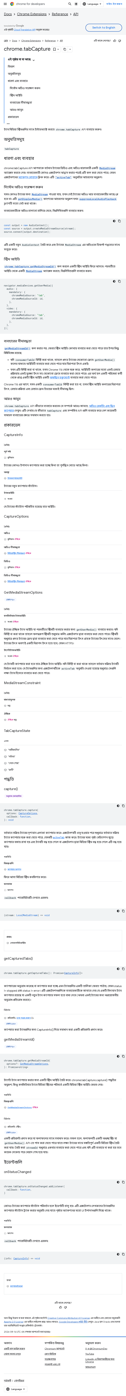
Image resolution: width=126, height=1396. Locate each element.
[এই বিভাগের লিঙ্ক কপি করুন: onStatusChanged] (34, 1172)
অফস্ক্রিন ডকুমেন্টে (60, 377)
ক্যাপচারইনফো (16, 1286)
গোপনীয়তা (19, 1380)
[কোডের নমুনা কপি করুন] (119, 221)
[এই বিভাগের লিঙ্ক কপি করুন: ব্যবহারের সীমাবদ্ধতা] (34, 341)
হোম (6, 40)
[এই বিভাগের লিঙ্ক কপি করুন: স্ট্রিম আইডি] (23, 260)
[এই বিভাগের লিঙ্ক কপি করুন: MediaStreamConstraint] (44, 683)
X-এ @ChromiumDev (96, 1348)
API (75, 14)
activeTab (58, 837)
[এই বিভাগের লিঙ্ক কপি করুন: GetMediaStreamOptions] (45, 593)
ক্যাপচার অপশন (14, 869)
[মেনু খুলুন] (5, 4)
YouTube (89, 1353)
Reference (60, 14)
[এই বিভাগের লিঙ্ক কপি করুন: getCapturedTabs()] (36, 959)
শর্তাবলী (7, 1380)
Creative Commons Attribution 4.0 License (68, 1318)
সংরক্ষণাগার (50, 1359)
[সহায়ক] (114, 40)
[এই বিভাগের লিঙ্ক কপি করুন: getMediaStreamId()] (37, 1040)
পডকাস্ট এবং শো (52, 1364)
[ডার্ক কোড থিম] (114, 221)
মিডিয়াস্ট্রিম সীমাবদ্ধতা (16, 553)
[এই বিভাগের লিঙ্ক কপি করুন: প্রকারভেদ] (23, 425)
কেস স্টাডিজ (50, 1353)
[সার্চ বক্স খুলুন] (70, 4)
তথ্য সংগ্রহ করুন (24, 1018)
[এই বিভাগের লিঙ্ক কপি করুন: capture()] (21, 789)
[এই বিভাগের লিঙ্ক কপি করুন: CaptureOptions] (32, 517)
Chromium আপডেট (54, 1348)
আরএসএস (90, 1367)
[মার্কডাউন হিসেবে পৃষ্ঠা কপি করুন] (65, 49)
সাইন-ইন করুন (114, 3)
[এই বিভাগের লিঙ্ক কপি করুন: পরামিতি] (15, 856)
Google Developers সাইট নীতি (73, 1321)
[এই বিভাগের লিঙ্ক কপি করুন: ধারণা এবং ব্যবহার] (37, 159)
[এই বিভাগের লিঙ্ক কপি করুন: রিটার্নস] (14, 1009)
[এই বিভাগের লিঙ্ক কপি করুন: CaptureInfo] (26, 435)
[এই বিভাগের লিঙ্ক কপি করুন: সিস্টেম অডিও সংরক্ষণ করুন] (46, 187)
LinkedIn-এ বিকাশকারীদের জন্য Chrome (100, 1360)
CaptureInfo (71, 973)
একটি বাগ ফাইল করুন (14, 1348)
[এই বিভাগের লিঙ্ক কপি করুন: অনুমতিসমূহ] (27, 140)
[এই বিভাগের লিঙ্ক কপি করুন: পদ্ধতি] (17, 780)
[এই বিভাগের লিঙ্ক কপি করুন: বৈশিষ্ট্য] (13, 444)
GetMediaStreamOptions (20, 1107)
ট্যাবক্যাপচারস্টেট (15, 478)
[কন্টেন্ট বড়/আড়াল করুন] (34, 60)
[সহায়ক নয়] (119, 40)
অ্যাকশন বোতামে (27, 177)
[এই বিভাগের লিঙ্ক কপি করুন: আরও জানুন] (24, 399)
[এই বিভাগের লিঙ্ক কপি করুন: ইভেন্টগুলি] (25, 1162)
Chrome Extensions (32, 14)
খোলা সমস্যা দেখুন (12, 1353)
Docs (8, 14)
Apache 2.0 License (13, 1321)
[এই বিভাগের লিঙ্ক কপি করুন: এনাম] (12, 740)
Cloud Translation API (24, 29)
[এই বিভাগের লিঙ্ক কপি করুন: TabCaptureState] (33, 731)
